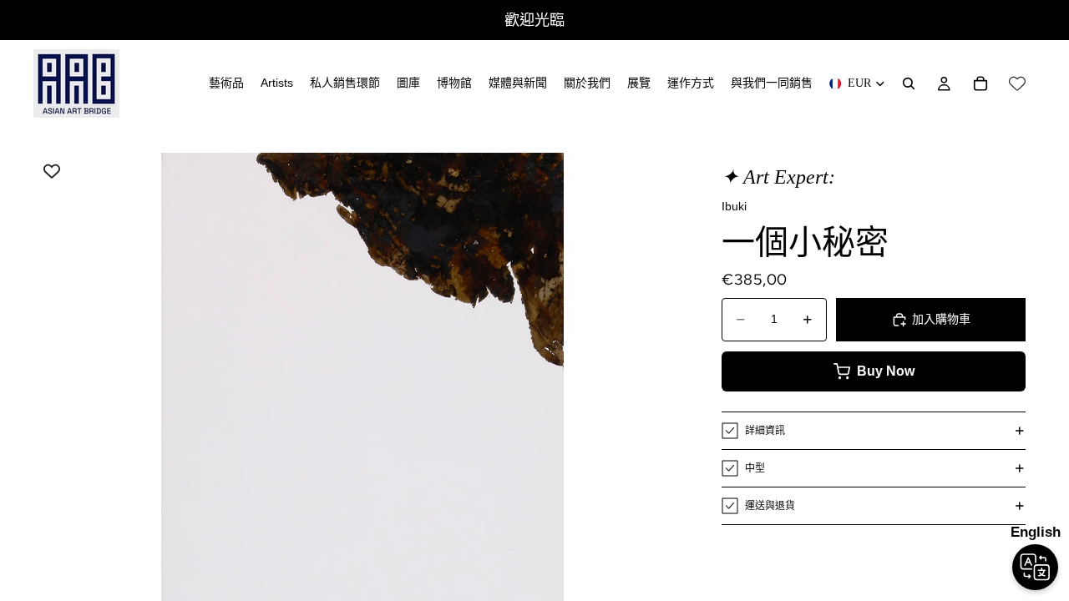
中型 (755, 468)
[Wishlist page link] (1017, 83)
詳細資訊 (765, 430)
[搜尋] (908, 83)
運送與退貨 (770, 506)
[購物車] (980, 83)
